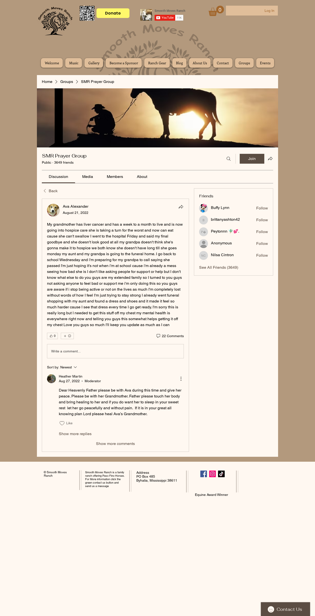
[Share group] (270, 158)
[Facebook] (203, 474)
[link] (58, 176)
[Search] (229, 159)
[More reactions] (67, 336)
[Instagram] (212, 474)
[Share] (181, 207)
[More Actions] (181, 379)
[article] (115, 325)
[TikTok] (221, 474)
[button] (216, 11)
